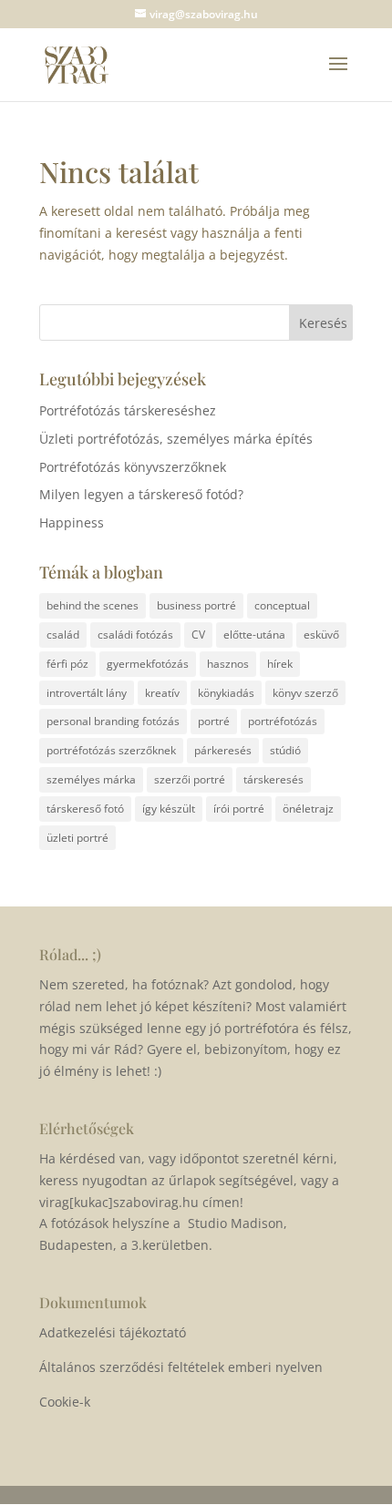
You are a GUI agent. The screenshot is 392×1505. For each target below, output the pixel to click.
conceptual (282, 605)
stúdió (285, 750)
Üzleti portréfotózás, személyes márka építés (176, 438)
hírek (280, 663)
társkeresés (273, 779)
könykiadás (226, 693)
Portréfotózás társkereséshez (127, 410)
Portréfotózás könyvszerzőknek (132, 467)
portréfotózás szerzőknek (111, 750)
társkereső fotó (85, 808)
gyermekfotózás (148, 663)
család (62, 634)
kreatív (162, 693)
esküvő (321, 634)
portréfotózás (282, 721)
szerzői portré (189, 779)
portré (214, 721)
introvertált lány (86, 693)
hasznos (228, 663)
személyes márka (91, 779)
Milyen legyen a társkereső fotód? (141, 494)
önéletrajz (308, 808)
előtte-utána (254, 634)
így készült (168, 808)
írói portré (238, 808)
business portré (196, 605)
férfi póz (67, 663)
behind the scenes (92, 605)
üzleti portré (77, 837)
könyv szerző (305, 693)
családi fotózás (135, 634)
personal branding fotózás (113, 721)
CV (198, 634)
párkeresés (223, 750)
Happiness (71, 522)
